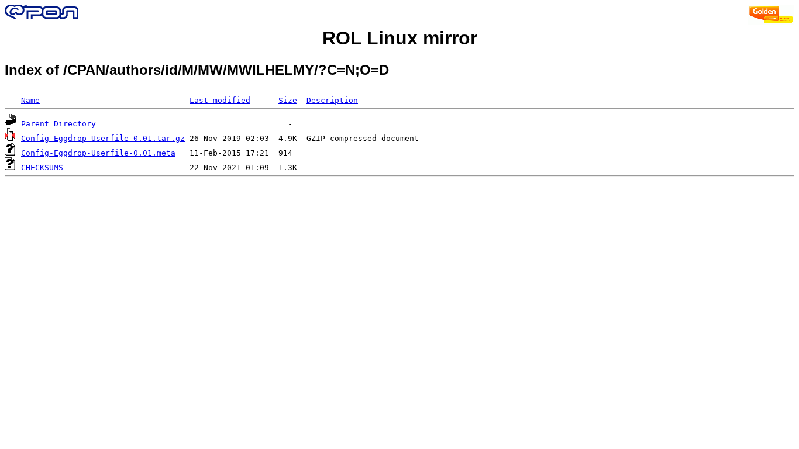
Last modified (220, 100)
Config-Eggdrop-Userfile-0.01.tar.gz (103, 138)
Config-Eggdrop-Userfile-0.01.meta (98, 152)
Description (332, 100)
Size (287, 100)
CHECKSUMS (42, 167)
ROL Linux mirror (399, 38)
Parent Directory (58, 123)
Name (30, 100)
